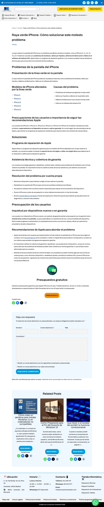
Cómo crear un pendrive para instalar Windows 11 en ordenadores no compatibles (25, 419)
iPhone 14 (17, 109)
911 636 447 (67, 481)
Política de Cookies (50, 499)
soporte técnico (30, 238)
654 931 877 (68, 484)
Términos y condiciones (68, 499)
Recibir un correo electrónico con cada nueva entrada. (36, 367)
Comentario (20, 336)
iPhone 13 (17, 106)
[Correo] (92, 2)
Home (14, 28)
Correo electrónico (47, 328)
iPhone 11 (17, 98)
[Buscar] (37, 9)
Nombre (19, 328)
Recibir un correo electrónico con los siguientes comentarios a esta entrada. (44, 363)
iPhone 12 (17, 102)
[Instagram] (88, 2)
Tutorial (19, 28)
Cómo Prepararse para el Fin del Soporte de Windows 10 (52, 425)
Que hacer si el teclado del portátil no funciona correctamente (78, 425)
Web (66, 328)
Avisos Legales (17, 499)
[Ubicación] (84, 2)
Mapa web (5, 499)
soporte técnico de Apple (27, 196)
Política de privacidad (33, 499)
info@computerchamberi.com (66, 490)
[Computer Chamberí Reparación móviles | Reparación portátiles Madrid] (7, 9)
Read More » (25, 449)
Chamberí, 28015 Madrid (12, 486)
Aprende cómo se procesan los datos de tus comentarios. (62, 379)
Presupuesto (95, 9)
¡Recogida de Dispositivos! (71, 9)
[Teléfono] (96, 2)
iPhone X (17, 95)
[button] (34, 15)
